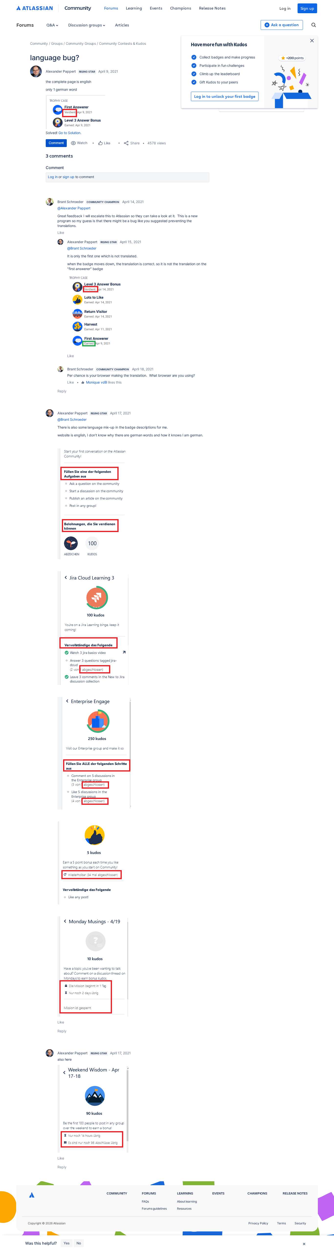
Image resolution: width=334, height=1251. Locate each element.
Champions (180, 8)
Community (78, 7)
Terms (281, 1223)
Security (300, 1223)
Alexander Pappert (61, 71)
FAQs (145, 1201)
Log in (285, 8)
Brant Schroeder (70, 202)
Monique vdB (96, 382)
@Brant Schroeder (81, 248)
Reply (62, 391)
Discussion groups (85, 24)
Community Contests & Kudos (122, 43)
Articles (122, 24)
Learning (134, 8)
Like (60, 232)
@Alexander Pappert (73, 208)
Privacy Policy (258, 1223)
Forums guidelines (154, 1208)
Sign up (307, 8)
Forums (111, 8)
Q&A (51, 24)
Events (156, 8)
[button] (75, 112)
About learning (187, 1201)
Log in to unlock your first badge (224, 96)
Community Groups (81, 43)
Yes (67, 1243)
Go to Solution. (69, 133)
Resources (184, 1208)
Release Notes (212, 8)
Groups (57, 43)
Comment (56, 143)
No (79, 1243)
